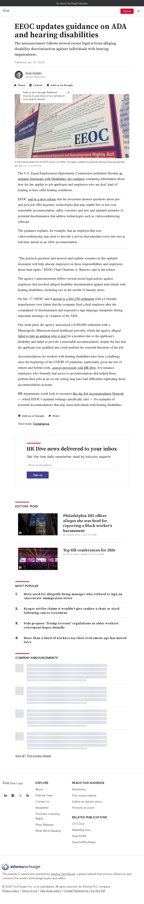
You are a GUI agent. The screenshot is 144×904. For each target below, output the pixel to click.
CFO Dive (78, 823)
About (39, 789)
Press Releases (44, 824)
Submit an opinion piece (87, 801)
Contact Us (42, 801)
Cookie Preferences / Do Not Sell (84, 890)
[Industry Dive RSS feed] (27, 795)
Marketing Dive (81, 830)
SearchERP (79, 836)
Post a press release (39, 755)
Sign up (127, 11)
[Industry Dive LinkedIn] (5, 795)
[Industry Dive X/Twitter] (20, 795)
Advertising (79, 789)
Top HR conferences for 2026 (89, 550)
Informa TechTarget (63, 874)
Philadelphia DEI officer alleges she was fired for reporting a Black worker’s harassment (87, 523)
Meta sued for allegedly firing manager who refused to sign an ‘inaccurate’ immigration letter (73, 596)
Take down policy (50, 890)
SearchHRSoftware (84, 842)
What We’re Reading (48, 830)
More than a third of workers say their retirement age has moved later (75, 640)
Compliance (41, 424)
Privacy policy (10, 890)
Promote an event (83, 807)
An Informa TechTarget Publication (72, 3)
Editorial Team (44, 795)
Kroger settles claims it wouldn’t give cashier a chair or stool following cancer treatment (71, 611)
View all (19, 755)
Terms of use (29, 890)
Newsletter (42, 807)
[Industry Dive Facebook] (13, 795)
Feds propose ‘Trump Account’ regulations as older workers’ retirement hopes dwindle (71, 625)
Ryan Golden (33, 73)
